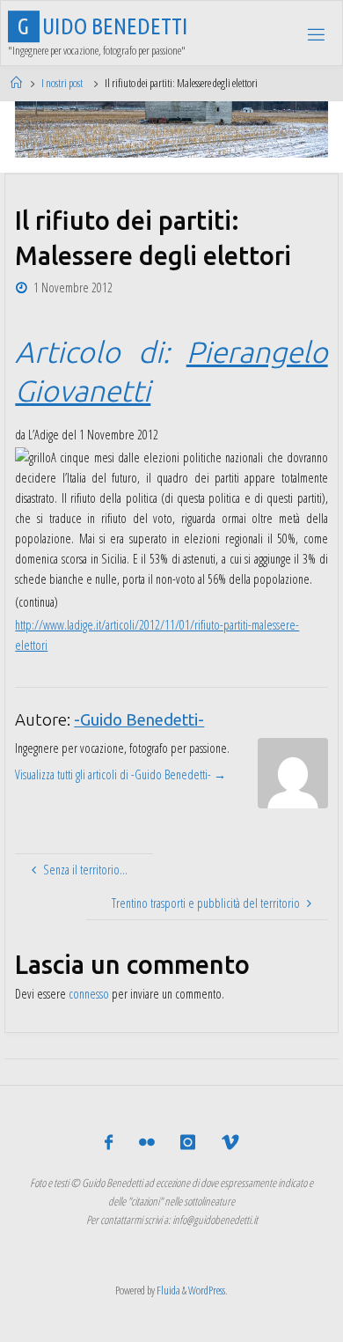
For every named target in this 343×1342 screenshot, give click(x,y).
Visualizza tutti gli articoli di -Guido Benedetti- (120, 774)
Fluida (167, 1290)
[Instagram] (188, 1142)
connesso (89, 993)
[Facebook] (108, 1142)
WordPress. (208, 1290)
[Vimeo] (229, 1142)
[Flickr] (146, 1142)
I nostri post (62, 83)
